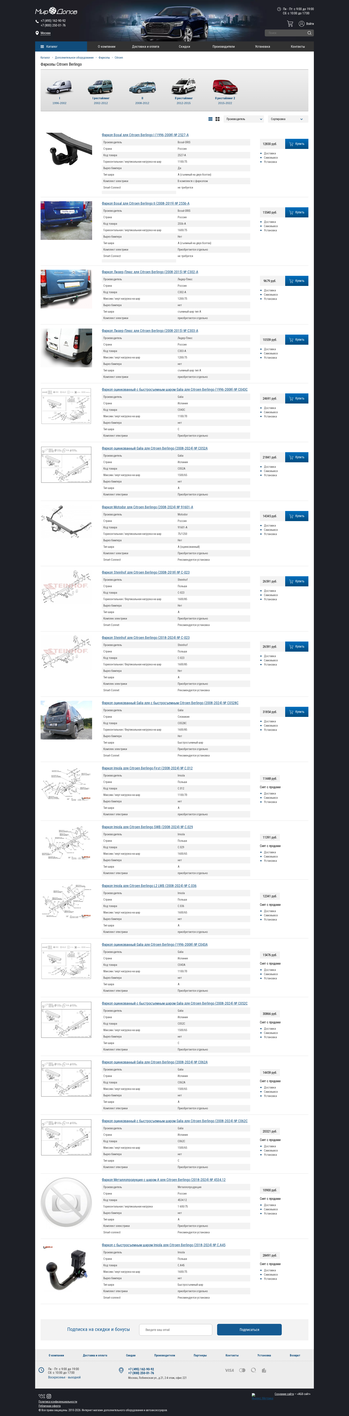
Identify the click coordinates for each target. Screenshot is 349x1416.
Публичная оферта (50, 1406)
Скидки (184, 46)
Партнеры (200, 1355)
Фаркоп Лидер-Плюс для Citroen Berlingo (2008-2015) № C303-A (150, 331)
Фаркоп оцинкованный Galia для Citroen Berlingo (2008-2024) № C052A (155, 448)
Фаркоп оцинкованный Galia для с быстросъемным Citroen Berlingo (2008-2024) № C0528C (170, 703)
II (142, 100)
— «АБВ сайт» (292, 1394)
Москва (45, 33)
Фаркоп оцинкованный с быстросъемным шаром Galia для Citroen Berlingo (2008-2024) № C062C (175, 1121)
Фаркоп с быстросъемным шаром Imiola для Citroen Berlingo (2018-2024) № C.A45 (163, 1245)
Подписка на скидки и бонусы (99, 1329)
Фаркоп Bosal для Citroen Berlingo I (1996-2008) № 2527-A (145, 135)
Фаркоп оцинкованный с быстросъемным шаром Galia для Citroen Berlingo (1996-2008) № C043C (175, 389)
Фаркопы (104, 57)
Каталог (52, 46)
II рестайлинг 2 (225, 100)
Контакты (298, 46)
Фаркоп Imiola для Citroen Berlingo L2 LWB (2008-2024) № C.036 (149, 886)
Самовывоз (271, 157)
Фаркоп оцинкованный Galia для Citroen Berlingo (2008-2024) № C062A (155, 1062)
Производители (223, 46)
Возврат (295, 1355)
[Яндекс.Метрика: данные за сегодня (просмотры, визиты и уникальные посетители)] (262, 1396)
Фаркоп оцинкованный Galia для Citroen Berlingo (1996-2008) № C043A (155, 944)
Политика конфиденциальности (58, 1401)
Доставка (270, 153)
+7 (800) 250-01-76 (53, 25)
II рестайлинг (184, 100)
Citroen (119, 57)
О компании (106, 46)
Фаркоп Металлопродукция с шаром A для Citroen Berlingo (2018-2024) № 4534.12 (164, 1180)
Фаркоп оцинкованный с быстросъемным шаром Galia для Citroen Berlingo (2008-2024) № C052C (175, 1003)
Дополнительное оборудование (74, 57)
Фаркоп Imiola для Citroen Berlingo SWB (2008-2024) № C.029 (147, 827)
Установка (262, 46)
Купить (300, 144)
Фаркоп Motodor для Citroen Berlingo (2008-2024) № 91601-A (147, 507)
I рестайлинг (101, 100)
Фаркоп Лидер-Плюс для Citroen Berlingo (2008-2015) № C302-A (150, 272)
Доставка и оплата (145, 46)
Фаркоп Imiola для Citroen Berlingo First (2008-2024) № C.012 (147, 768)
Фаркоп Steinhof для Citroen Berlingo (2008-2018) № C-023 (146, 572)
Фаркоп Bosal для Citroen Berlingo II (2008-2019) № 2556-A (145, 203)
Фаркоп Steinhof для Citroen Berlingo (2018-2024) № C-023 (146, 637)
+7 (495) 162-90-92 (53, 21)
